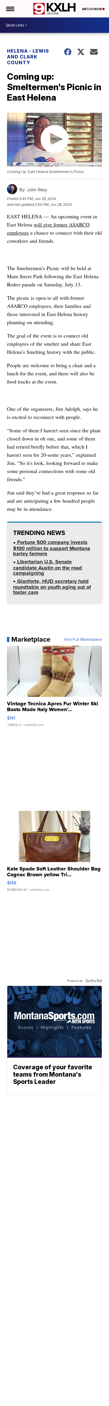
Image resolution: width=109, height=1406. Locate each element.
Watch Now (92, 9)
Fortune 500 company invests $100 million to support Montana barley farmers (51, 548)
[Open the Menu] (9, 8)
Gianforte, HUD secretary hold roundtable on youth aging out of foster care (52, 587)
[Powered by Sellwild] (93, 981)
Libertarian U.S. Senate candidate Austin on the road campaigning (47, 568)
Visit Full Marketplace (83, 639)
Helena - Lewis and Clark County (28, 56)
